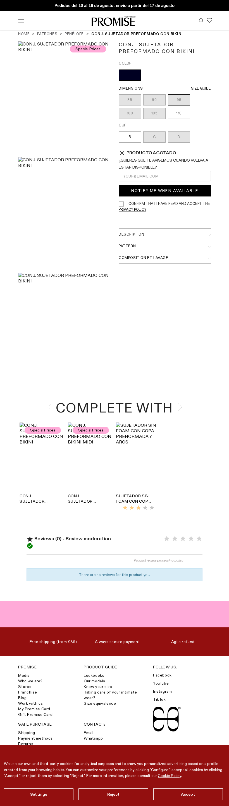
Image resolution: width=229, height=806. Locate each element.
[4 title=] (145, 508)
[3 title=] (138, 508)
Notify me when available (164, 190)
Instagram (162, 691)
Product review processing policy (158, 560)
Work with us (30, 703)
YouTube (161, 683)
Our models (94, 680)
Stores (25, 686)
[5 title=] (152, 508)
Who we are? (30, 680)
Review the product (70, 563)
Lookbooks (94, 675)
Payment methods (35, 738)
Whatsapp (93, 738)
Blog (22, 697)
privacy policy (132, 209)
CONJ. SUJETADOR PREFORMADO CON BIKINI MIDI (83, 498)
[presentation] (50, 407)
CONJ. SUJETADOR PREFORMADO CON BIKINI (34, 498)
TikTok (159, 699)
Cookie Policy (169, 775)
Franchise (27, 692)
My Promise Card (34, 708)
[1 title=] (125, 508)
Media (24, 675)
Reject (113, 794)
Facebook (162, 675)
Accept (188, 794)
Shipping (26, 732)
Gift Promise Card (35, 714)
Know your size (98, 686)
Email (89, 732)
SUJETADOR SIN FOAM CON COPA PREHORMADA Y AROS (133, 498)
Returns (25, 743)
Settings (38, 794)
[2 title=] (132, 508)
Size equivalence (100, 703)
